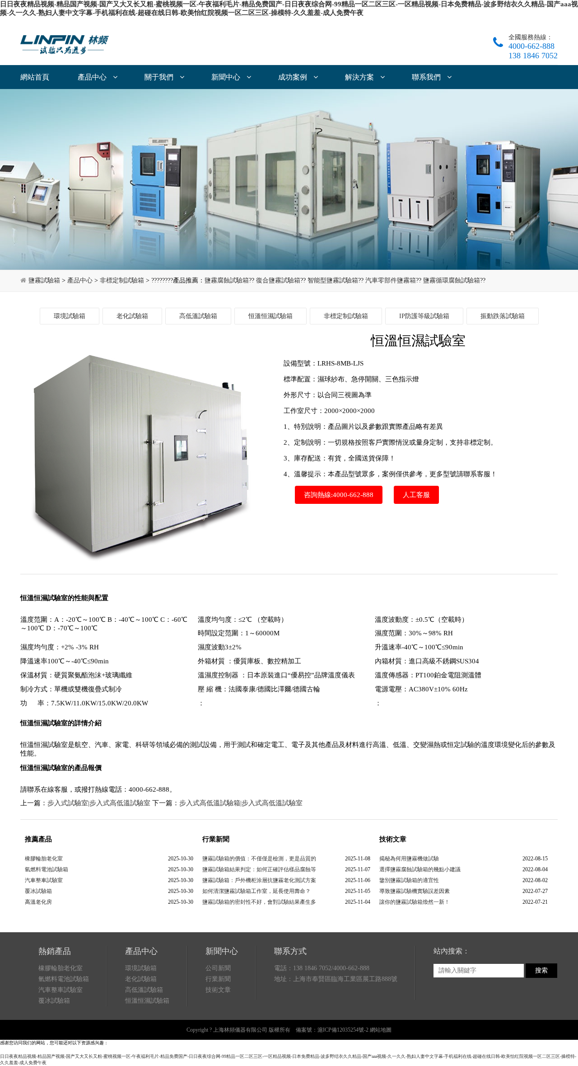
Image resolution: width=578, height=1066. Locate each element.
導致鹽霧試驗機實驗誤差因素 (414, 891)
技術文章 (218, 989)
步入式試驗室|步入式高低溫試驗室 (98, 803)
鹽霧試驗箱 (44, 280)
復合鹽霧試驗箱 (278, 280)
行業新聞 (218, 979)
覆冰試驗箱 (38, 891)
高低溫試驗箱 (198, 316)
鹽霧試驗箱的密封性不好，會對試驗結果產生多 (259, 902)
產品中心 (93, 77)
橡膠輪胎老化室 (44, 858)
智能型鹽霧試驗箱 (333, 280)
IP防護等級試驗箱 (424, 316)
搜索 (541, 970)
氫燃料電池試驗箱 (46, 869)
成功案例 (293, 77)
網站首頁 (34, 77)
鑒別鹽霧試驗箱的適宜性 (409, 880)
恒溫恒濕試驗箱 (270, 316)
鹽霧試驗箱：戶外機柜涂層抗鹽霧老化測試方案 (259, 880)
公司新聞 (218, 968)
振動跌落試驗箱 (502, 316)
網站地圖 (381, 1030)
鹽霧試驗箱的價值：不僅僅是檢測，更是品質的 (259, 858)
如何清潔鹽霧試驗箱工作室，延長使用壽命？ (256, 891)
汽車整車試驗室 (44, 880)
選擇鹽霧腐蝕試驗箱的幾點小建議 (420, 869)
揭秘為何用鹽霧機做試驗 (409, 858)
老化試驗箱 (132, 316)
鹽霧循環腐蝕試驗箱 (451, 280)
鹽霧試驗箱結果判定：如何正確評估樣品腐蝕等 (259, 869)
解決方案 (360, 77)
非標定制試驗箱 (122, 280)
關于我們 (159, 77)
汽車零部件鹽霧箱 (390, 280)
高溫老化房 (38, 902)
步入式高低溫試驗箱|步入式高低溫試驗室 (241, 803)
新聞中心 (226, 77)
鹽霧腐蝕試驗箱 (227, 280)
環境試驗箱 (69, 316)
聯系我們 (427, 77)
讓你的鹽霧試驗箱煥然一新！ (414, 902)
